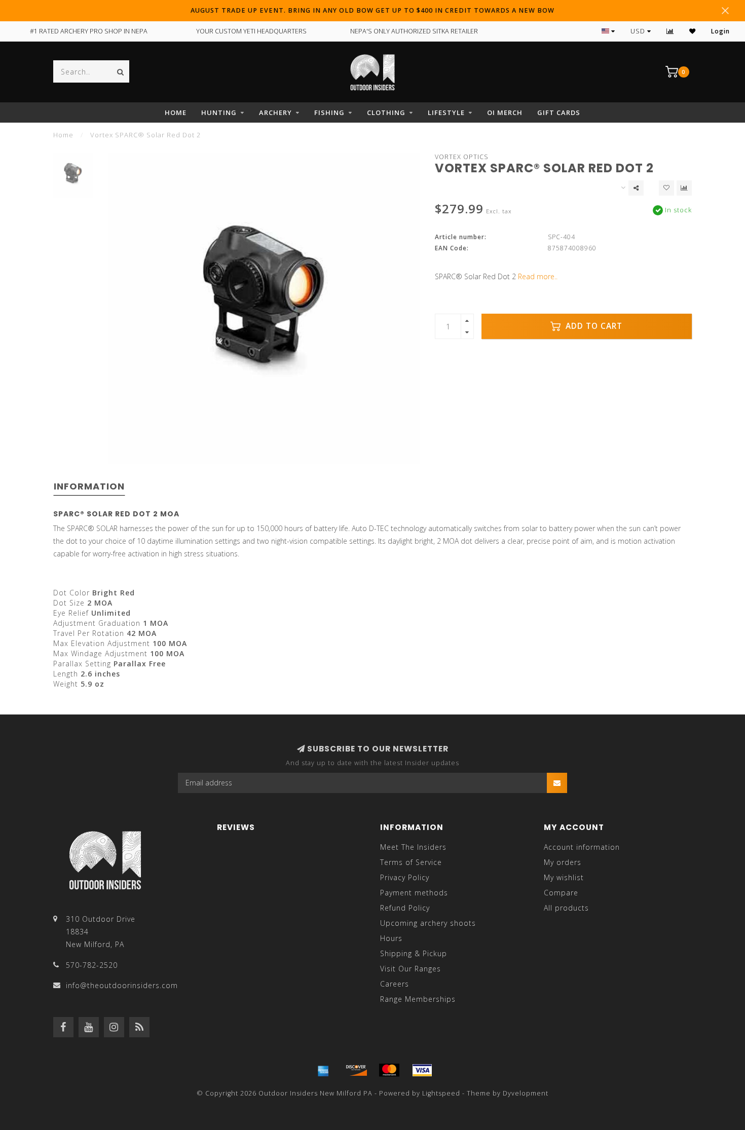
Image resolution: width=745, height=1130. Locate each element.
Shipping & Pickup (413, 953)
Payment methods (414, 892)
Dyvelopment (525, 1093)
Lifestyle (446, 112)
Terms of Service (411, 862)
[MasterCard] (389, 1070)
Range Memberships (418, 999)
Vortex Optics (462, 157)
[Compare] (670, 31)
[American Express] (323, 1070)
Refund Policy (405, 908)
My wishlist (564, 877)
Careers (394, 984)
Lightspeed (441, 1093)
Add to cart (592, 326)
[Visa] (422, 1070)
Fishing (329, 112)
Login (720, 31)
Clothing (386, 112)
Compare (561, 892)
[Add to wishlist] (666, 188)
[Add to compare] (684, 188)
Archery (275, 112)
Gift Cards (558, 112)
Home (176, 112)
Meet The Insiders (413, 847)
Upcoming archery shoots (428, 923)
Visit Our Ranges (410, 968)
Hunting (219, 112)
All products (566, 908)
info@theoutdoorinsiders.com (122, 985)
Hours (391, 938)
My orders (562, 862)
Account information (582, 847)
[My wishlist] (692, 31)
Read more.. (537, 276)
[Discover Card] (356, 1070)
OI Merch (505, 112)
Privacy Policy (404, 877)
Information (89, 486)
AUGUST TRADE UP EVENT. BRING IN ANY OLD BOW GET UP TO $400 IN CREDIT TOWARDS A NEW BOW (372, 10)
